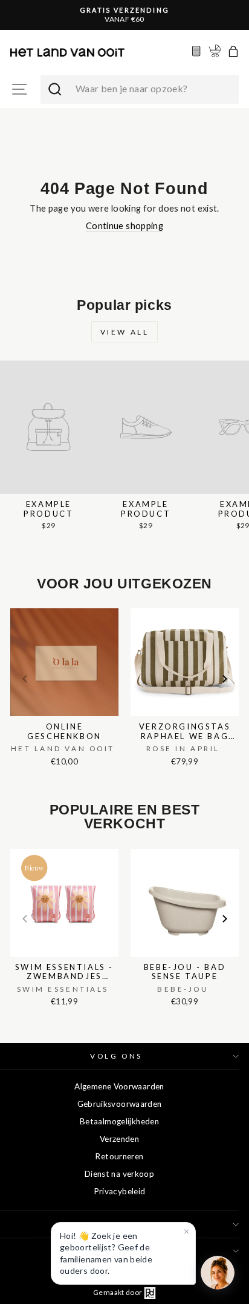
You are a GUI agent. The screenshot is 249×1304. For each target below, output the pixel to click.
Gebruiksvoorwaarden (119, 1104)
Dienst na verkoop (119, 1174)
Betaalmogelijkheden (119, 1121)
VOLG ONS (116, 1055)
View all (124, 331)
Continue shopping (124, 225)
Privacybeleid (120, 1191)
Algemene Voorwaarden (119, 1086)
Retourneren (119, 1156)
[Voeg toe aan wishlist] (14, 605)
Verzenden (119, 1139)
